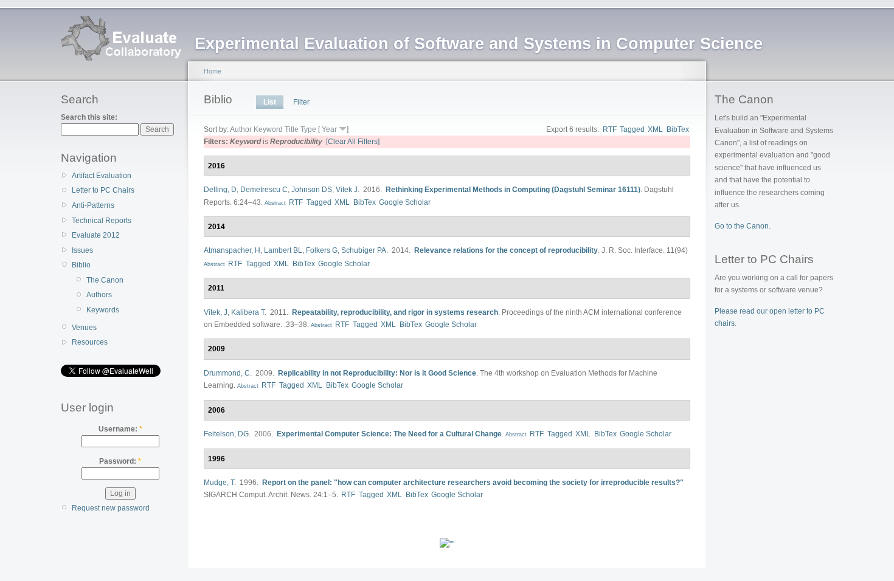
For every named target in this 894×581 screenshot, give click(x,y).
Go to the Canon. (743, 226)
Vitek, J (215, 312)
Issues (82, 250)
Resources (90, 342)
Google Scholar (405, 202)
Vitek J (347, 189)
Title (292, 129)
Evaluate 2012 (96, 235)
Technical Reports (101, 220)
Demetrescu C (264, 189)
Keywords (102, 310)
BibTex (678, 129)
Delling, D (220, 189)
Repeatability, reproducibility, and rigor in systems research (395, 312)
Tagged (632, 129)
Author (241, 129)
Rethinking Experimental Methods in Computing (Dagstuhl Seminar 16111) (513, 189)
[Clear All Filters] (352, 141)
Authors (99, 294)
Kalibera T (248, 312)
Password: (120, 461)
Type (308, 129)
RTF (610, 129)
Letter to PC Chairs (103, 190)
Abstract (274, 203)
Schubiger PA (363, 250)
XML (655, 129)
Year (329, 129)
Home (212, 71)
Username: (120, 429)
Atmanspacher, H (232, 250)
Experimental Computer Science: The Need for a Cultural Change (389, 434)
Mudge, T (219, 482)
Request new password (111, 508)
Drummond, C (227, 373)
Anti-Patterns (93, 205)
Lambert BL (283, 250)
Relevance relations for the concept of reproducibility (506, 250)
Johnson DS (311, 189)
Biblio (81, 265)
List (269, 102)
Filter (301, 102)
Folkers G (322, 250)
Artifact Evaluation (101, 175)
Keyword (268, 129)
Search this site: (89, 117)
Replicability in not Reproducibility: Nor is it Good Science (377, 373)
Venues (84, 327)
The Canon (104, 280)
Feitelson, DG (226, 434)
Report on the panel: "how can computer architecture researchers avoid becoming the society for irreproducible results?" (473, 482)
